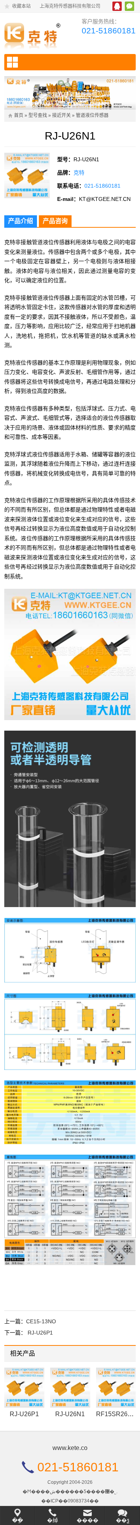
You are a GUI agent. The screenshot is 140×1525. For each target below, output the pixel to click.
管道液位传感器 (92, 115)
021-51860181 (109, 30)
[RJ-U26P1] (24, 1388)
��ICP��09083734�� (70, 1501)
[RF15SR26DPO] (116, 1388)
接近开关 (61, 115)
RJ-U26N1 (70, 1414)
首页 (18, 115)
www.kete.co (70, 1448)
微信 (129, 6)
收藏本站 (21, 6)
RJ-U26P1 (40, 1333)
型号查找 (37, 115)
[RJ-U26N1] (70, 1388)
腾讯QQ (117, 6)
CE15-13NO (41, 1321)
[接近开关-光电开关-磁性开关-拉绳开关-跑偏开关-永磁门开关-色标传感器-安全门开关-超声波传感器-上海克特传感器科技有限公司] (34, 34)
